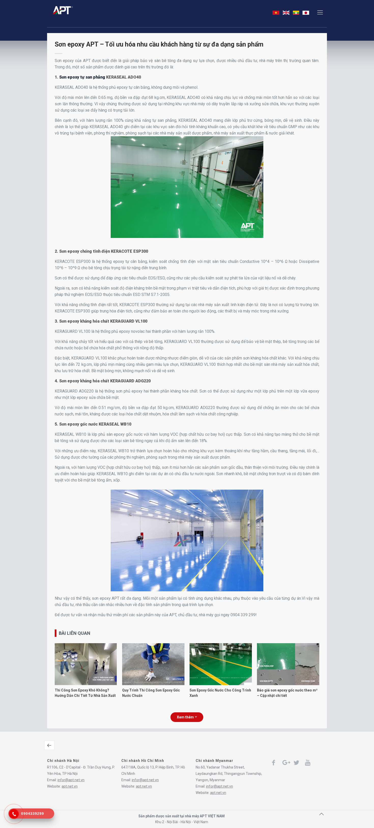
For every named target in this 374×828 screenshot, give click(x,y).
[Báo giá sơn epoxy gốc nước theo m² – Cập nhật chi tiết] (288, 684)
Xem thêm (185, 717)
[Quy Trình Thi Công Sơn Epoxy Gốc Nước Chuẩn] (153, 684)
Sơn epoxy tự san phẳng (82, 77)
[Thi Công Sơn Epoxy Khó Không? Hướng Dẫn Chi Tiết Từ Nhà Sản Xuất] (86, 684)
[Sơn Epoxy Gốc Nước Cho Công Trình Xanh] (221, 684)
